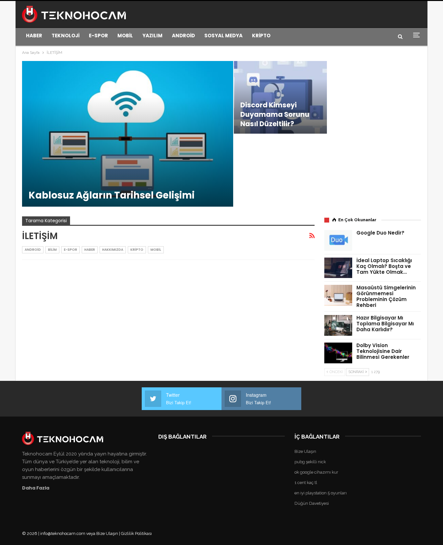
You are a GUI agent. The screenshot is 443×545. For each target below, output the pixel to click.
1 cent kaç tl (305, 482)
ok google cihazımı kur (316, 472)
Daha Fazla (35, 488)
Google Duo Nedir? (380, 232)
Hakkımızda (112, 249)
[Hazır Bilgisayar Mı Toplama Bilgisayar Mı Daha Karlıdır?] (338, 325)
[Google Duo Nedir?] (338, 240)
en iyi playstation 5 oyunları (320, 492)
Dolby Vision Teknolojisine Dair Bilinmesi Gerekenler (382, 351)
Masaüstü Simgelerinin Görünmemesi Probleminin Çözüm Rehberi (386, 296)
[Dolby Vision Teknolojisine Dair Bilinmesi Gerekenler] (338, 353)
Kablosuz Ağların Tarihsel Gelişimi (112, 195)
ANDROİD (183, 35)
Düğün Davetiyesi (311, 503)
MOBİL (125, 35)
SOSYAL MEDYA (223, 35)
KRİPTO (261, 35)
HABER (34, 35)
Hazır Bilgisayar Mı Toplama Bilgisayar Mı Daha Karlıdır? (385, 323)
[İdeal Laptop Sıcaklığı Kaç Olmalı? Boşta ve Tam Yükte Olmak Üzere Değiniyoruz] (338, 268)
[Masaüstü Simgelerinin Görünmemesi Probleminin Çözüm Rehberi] (338, 295)
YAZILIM (152, 35)
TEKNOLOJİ (65, 35)
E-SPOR (98, 35)
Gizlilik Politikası (136, 533)
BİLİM (52, 249)
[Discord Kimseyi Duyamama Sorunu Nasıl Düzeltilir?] (280, 97)
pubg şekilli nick (310, 461)
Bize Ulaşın (305, 451)
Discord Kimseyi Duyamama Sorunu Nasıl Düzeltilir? (274, 114)
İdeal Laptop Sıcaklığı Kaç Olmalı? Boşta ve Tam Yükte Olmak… (384, 266)
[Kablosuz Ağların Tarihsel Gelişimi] (127, 134)
